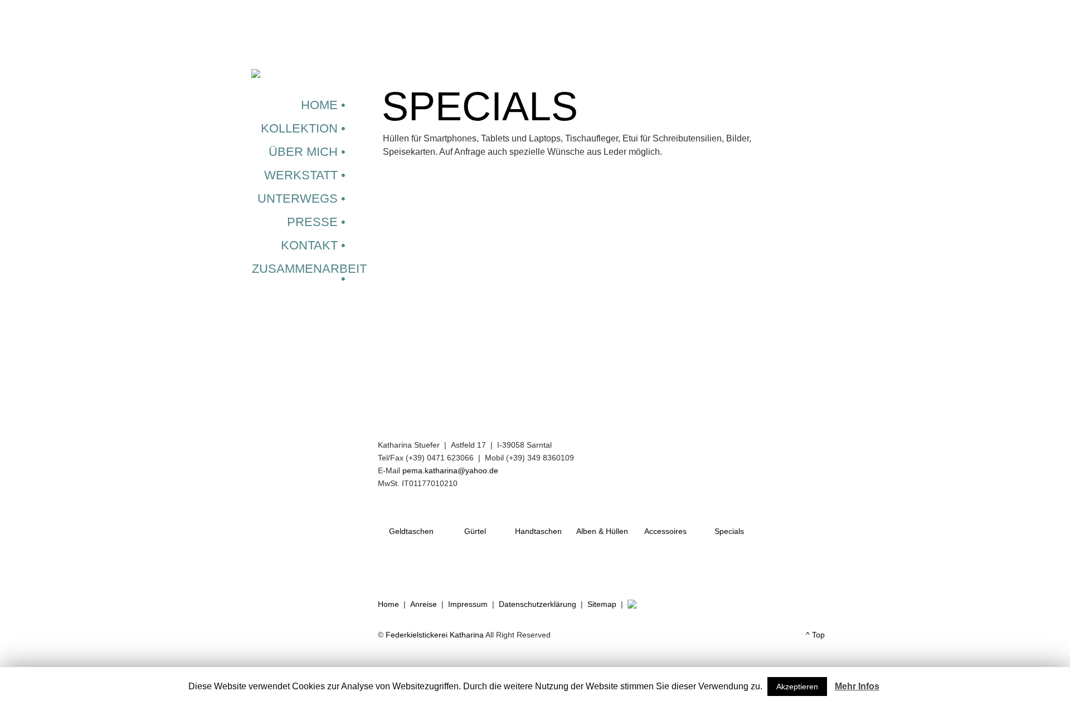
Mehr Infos (857, 686)
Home (388, 604)
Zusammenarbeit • (309, 274)
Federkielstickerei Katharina (435, 634)
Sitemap (601, 604)
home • (323, 105)
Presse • (316, 222)
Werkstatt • (305, 175)
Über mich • (307, 152)
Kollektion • (303, 128)
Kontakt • (313, 245)
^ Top (815, 634)
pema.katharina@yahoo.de (450, 470)
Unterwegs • (301, 198)
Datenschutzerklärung (537, 604)
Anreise (423, 604)
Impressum (468, 604)
